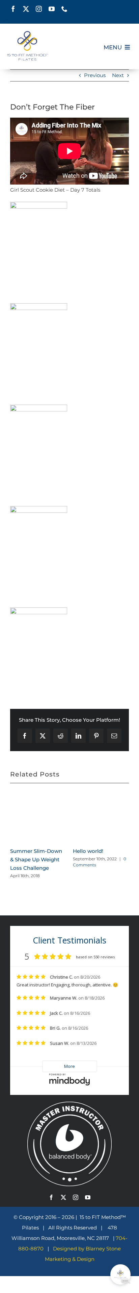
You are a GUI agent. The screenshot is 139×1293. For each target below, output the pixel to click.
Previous (95, 75)
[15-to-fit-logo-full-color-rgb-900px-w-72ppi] (27, 33)
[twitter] (26, 9)
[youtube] (52, 9)
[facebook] (13, 9)
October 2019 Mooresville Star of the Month (110, 848)
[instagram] (39, 9)
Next (118, 75)
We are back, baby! (49, 838)
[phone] (64, 9)
